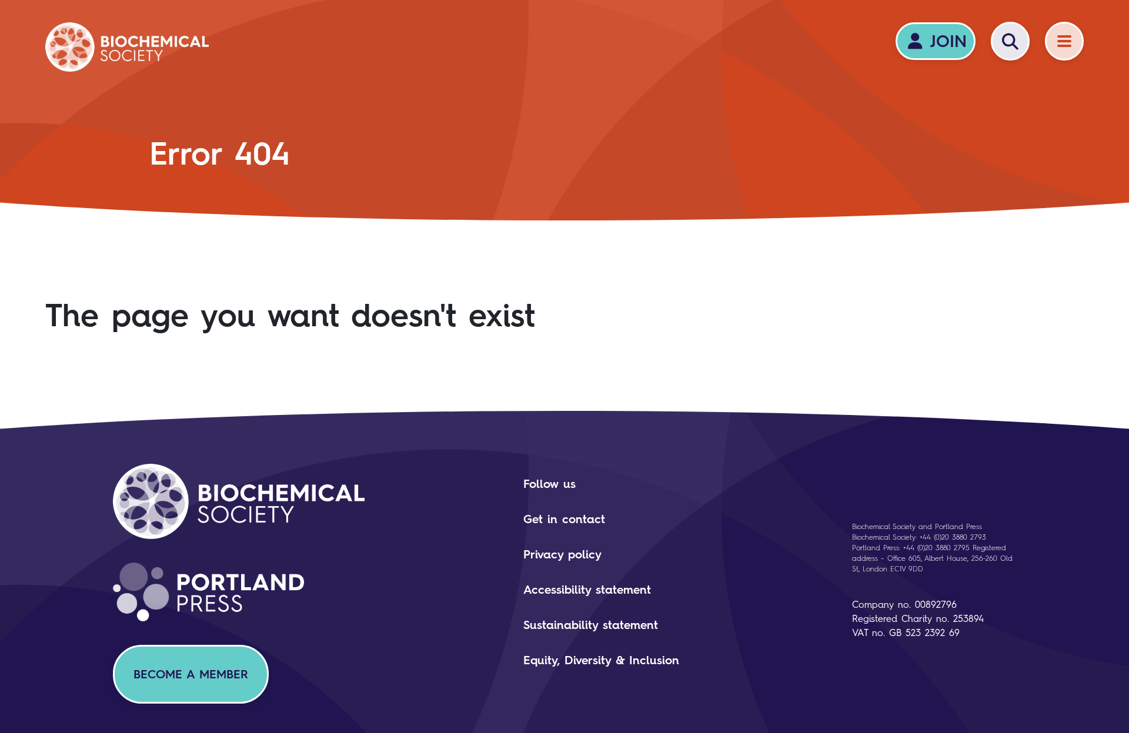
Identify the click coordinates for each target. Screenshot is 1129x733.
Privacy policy (562, 554)
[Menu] (1064, 41)
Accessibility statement (587, 590)
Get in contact (564, 519)
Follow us (549, 484)
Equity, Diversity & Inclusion (601, 660)
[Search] (1010, 41)
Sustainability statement (590, 625)
